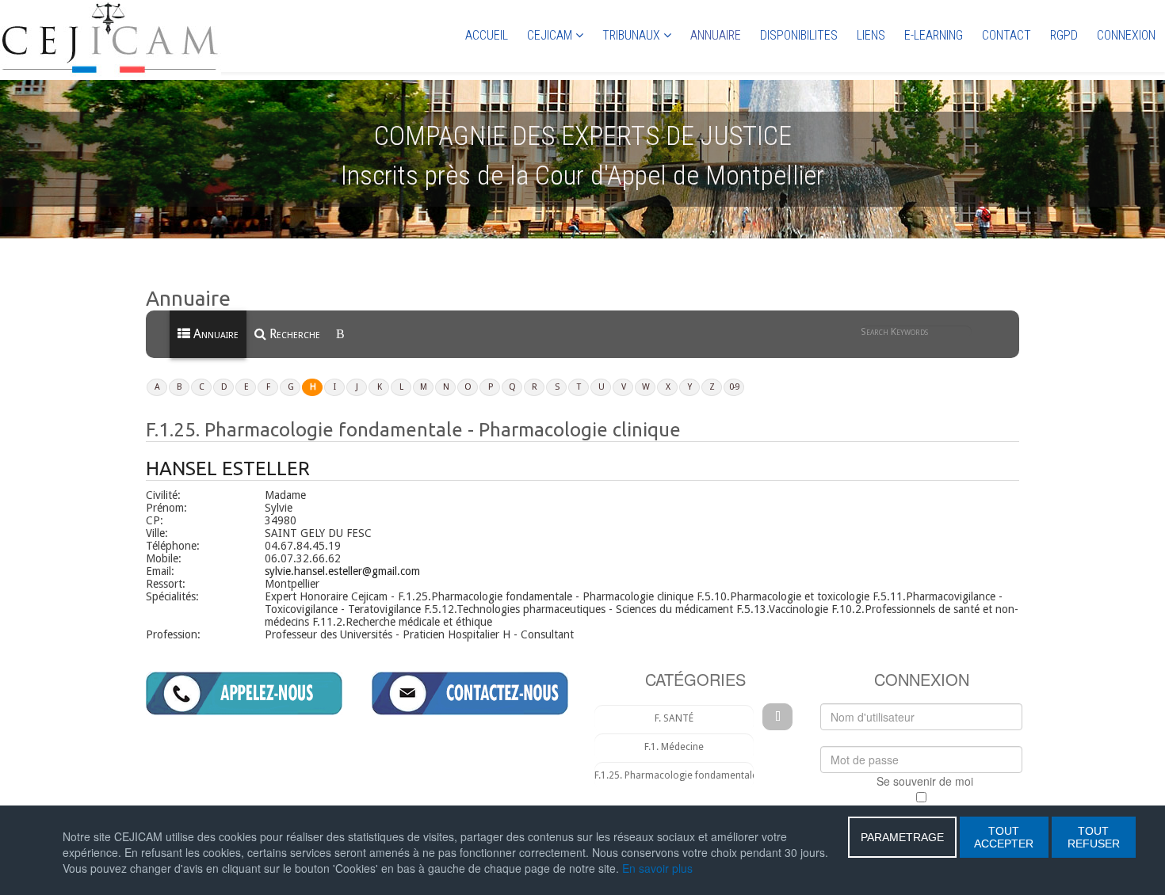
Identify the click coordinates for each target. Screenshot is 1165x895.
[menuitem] (341, 334)
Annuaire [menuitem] (214, 333)
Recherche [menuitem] (293, 333)
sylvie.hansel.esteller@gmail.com (342, 571)
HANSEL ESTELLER (228, 468)
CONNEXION (1126, 35)
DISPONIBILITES (799, 35)
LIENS (871, 35)
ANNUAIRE (715, 35)
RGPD (1064, 35)
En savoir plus (657, 868)
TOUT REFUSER (1094, 837)
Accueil (486, 35)
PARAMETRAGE (902, 837)
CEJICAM (549, 35)
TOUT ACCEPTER (1003, 837)
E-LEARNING (933, 35)
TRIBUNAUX (631, 35)
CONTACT (1006, 35)
